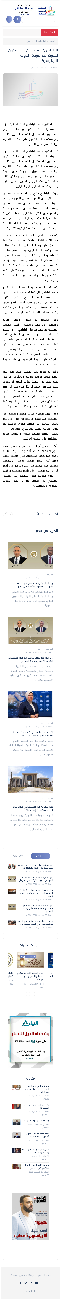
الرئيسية (53, 41)
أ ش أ (50, 723)
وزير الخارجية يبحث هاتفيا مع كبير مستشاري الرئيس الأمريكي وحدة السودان (30, 659)
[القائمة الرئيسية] (9, 19)
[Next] (33, 994)
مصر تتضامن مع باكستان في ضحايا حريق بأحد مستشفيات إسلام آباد (32, 808)
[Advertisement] (29, 114)
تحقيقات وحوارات (28, 956)
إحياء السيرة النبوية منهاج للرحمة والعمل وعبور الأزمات (30, 976)
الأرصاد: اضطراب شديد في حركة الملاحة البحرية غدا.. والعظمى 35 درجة (33, 734)
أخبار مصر (49, 574)
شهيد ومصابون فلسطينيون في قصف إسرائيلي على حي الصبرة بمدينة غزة (35, 922)
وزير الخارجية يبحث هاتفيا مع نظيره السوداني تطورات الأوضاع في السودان (33, 585)
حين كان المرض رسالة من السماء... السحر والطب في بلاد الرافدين (37, 1089)
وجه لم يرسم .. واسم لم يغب (36, 1121)
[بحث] (17, 19)
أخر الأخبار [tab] (40, 856)
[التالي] (10, 514)
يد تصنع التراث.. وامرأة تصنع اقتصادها (36, 1106)
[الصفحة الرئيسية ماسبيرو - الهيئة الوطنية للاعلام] (31, 10)
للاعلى (32, 1291)
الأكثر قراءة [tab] (18, 856)
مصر (29, 41)
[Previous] (28, 994)
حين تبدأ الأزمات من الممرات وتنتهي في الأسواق (36, 1166)
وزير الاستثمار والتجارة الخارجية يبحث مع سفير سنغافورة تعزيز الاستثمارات (35, 866)
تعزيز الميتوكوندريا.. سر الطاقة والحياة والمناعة (35, 1151)
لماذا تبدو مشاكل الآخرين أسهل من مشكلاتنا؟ (37, 1135)
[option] (30, 970)
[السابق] (5, 514)
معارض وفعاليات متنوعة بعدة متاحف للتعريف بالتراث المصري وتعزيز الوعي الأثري (36, 893)
